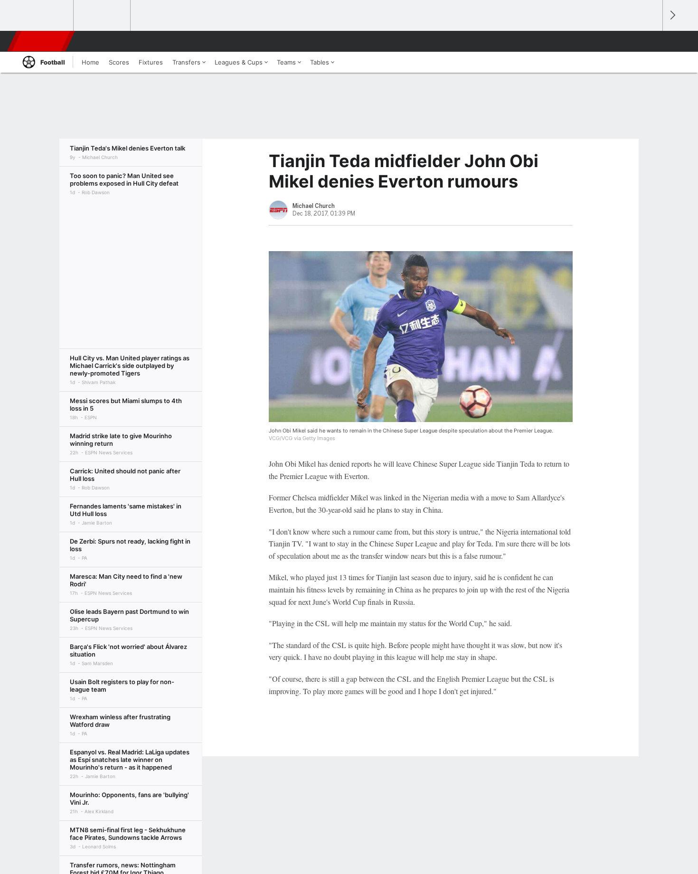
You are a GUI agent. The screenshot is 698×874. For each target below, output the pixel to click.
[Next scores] (671, 15)
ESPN (42, 41)
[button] (651, 41)
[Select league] (45, 16)
